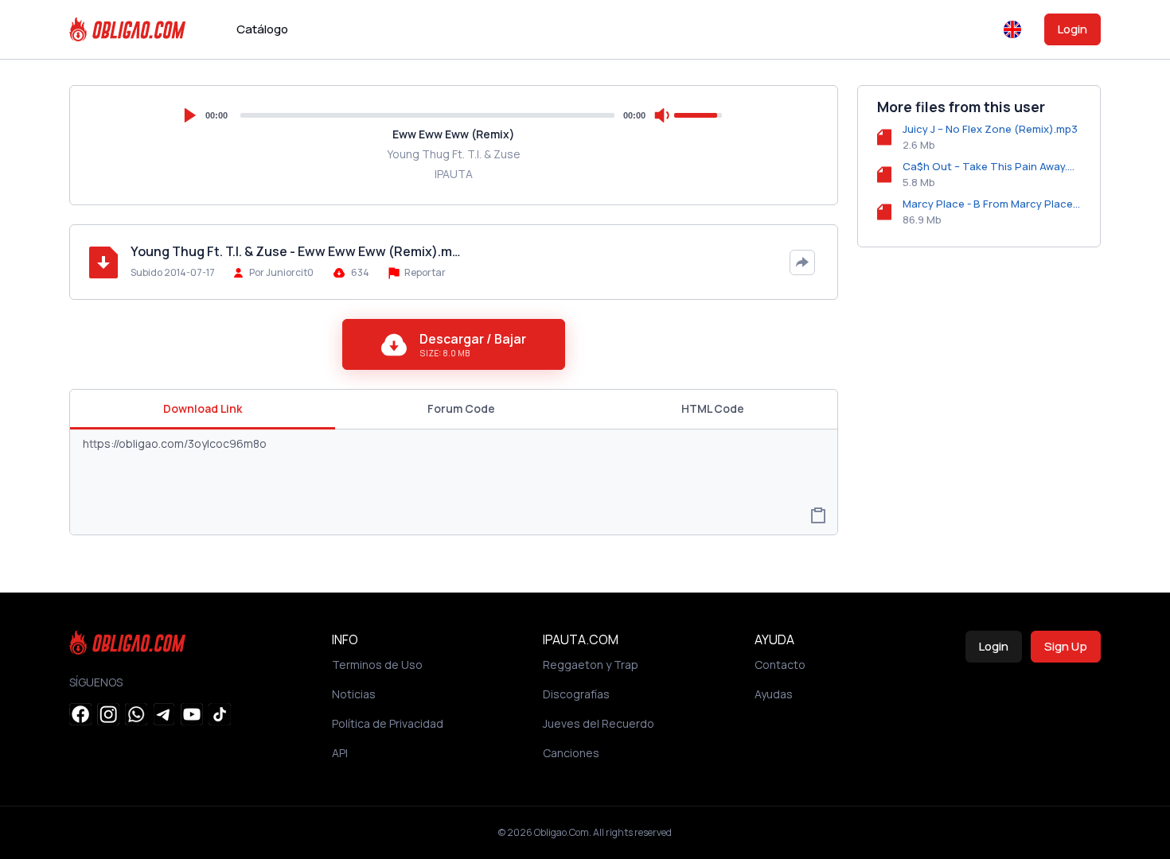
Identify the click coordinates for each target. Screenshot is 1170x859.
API (340, 752)
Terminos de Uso (377, 664)
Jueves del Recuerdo (598, 723)
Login (1072, 29)
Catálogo (262, 29)
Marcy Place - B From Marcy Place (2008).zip (992, 203)
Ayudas (774, 694)
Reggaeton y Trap (590, 664)
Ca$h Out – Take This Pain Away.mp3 (992, 166)
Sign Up (1065, 646)
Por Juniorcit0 (281, 272)
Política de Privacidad (387, 723)
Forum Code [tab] (461, 408)
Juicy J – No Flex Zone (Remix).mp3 (990, 129)
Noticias (354, 694)
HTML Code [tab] (712, 408)
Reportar (424, 272)
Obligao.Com (561, 832)
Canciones (571, 752)
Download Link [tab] (202, 408)
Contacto (780, 664)
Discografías (576, 694)
